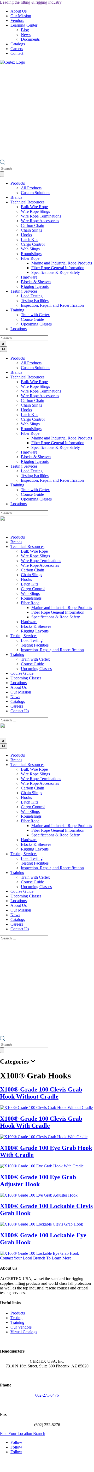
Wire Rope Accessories (40, 221)
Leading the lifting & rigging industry (31, 2)
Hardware (29, 277)
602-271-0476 (47, 1395)
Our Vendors (21, 1327)
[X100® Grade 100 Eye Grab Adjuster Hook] (39, 1195)
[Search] (2, 174)
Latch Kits (29, 239)
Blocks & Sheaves (36, 282)
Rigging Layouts (35, 286)
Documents (30, 39)
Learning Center (23, 25)
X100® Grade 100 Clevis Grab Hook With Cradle (41, 1122)
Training (17, 1322)
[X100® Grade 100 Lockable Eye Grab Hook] (39, 1253)
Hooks (26, 235)
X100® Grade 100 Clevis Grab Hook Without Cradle (41, 1093)
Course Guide (32, 319)
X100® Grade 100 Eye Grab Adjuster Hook (38, 1180)
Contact (16, 53)
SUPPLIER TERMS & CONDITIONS (53, 1465)
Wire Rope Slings (35, 211)
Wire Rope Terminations (41, 216)
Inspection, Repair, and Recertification (52, 305)
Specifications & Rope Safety (55, 272)
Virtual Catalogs (23, 1332)
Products (17, 1313)
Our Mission (20, 16)
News (26, 34)
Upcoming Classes (36, 324)
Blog (25, 30)
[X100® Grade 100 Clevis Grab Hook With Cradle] (43, 1137)
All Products (31, 188)
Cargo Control (33, 244)
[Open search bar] (2, 163)
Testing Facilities (35, 300)
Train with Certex (35, 314)
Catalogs (17, 44)
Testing (16, 1318)
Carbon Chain (32, 225)
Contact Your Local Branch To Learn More (35, 1258)
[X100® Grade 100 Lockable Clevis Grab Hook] (41, 1224)
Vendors (17, 20)
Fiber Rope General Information (57, 268)
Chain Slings (31, 230)
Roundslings (31, 253)
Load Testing (32, 296)
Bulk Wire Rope (34, 206)
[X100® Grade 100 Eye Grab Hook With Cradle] (42, 1166)
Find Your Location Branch (22, 1433)
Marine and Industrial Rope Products (61, 263)
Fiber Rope (30, 258)
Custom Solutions (35, 192)
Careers (16, 48)
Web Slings (30, 249)
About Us (18, 11)
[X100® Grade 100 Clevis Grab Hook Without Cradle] (46, 1107)
